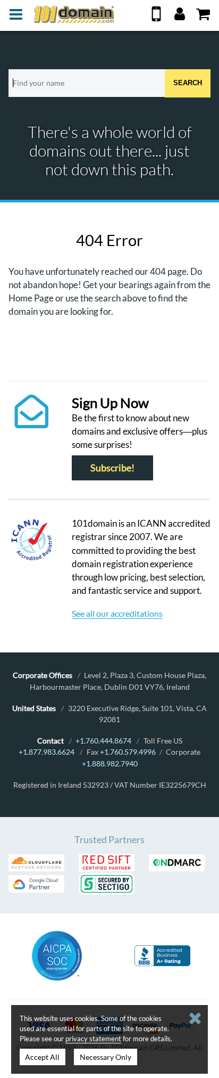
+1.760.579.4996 (128, 751)
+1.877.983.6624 (46, 751)
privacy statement (93, 1038)
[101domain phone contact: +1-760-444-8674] (156, 18)
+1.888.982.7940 (110, 763)
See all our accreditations (117, 613)
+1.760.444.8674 (103, 740)
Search (187, 83)
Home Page (31, 298)
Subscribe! (112, 467)
